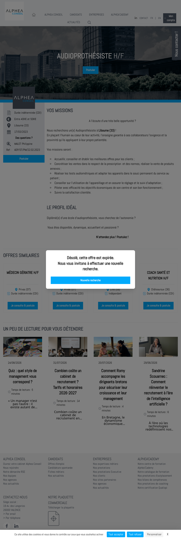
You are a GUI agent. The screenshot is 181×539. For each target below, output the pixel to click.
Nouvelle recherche (90, 280)
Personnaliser (154, 534)
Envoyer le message (141, 99)
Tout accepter (116, 534)
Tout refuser (135, 534)
